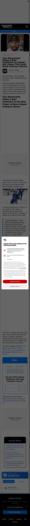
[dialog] (15, 263)
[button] (15, 259)
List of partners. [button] (22, 268)
